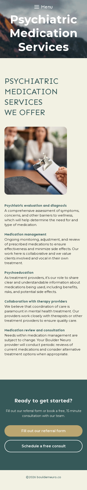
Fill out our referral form (43, 431)
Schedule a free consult (44, 446)
